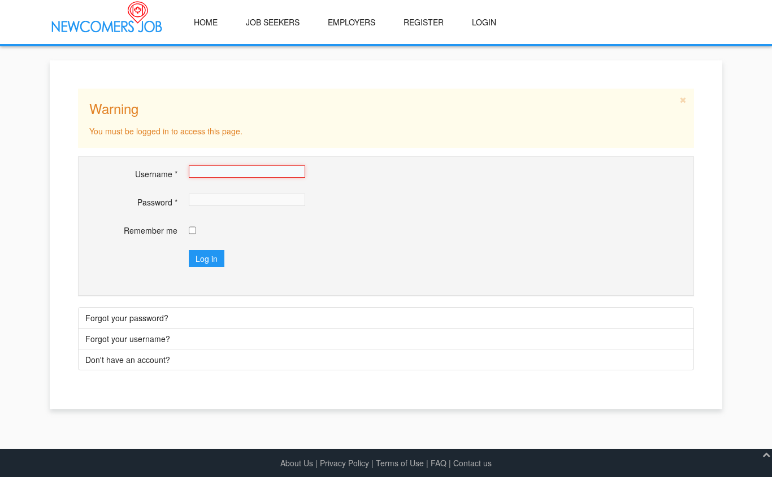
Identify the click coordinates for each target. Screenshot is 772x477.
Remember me (150, 230)
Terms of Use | (403, 463)
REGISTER (424, 22)
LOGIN (484, 22)
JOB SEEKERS (273, 22)
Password (157, 202)
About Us (296, 463)
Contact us (472, 463)
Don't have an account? (127, 359)
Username (156, 174)
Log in (207, 258)
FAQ (438, 463)
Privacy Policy (344, 463)
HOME (206, 22)
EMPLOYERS (351, 22)
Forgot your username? (127, 338)
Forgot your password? (126, 317)
